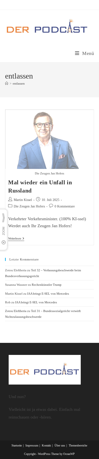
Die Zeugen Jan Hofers (29, 206)
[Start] (6, 83)
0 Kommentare (65, 206)
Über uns (60, 445)
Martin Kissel (23, 200)
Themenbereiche (78, 445)
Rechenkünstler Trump (47, 284)
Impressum (31, 445)
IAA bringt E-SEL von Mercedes (48, 293)
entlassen (19, 83)
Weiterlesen (16, 239)
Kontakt (46, 445)
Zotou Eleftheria (15, 311)
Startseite (17, 445)
